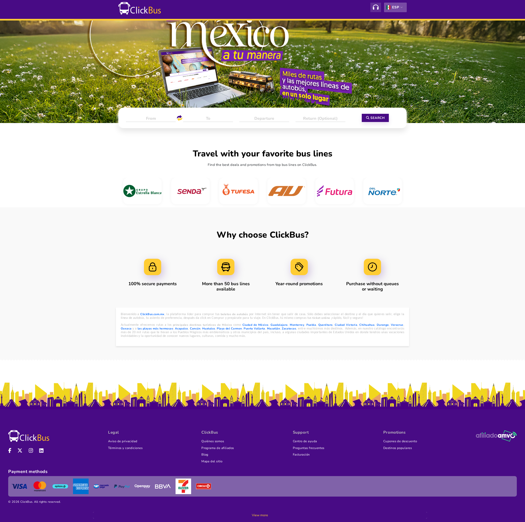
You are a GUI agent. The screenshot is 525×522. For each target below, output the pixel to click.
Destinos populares (397, 448)
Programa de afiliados (217, 448)
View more (260, 515)
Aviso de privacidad (122, 441)
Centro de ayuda (305, 441)
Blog (204, 454)
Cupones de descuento (400, 441)
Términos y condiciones (125, 448)
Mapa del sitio (211, 461)
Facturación (301, 454)
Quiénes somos (212, 441)
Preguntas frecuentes (308, 448)
